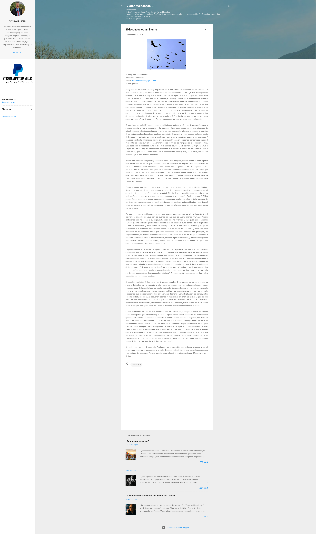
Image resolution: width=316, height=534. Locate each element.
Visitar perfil (17, 52)
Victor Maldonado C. (140, 6)
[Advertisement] (222, 61)
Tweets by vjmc (8, 102)
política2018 (136, 365)
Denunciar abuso (9, 116)
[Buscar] (228, 6)
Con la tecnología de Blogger (177, 527)
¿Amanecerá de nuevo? (137, 441)
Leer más (203, 462)
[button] (206, 30)
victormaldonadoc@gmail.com (144, 81)
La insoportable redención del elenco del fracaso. (151, 495)
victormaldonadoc (18, 21)
